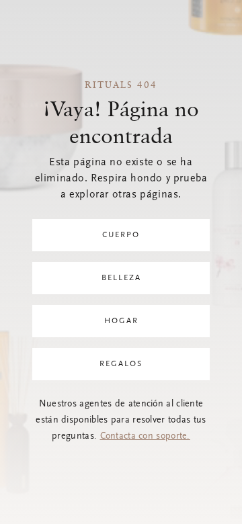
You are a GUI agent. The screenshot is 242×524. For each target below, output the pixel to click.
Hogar (121, 321)
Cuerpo (121, 235)
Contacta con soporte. (145, 436)
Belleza (121, 278)
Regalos (121, 364)
